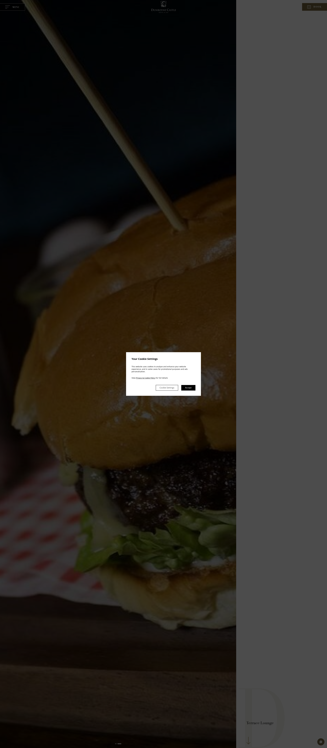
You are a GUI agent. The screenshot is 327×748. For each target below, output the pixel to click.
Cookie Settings (167, 387)
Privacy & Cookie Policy (145, 378)
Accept (188, 387)
